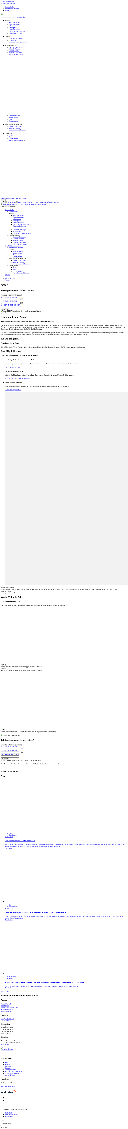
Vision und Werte (14, 116)
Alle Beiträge (5, 991)
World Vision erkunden (12, 246)
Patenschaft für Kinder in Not (18, 31)
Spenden (44, 204)
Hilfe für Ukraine (14, 49)
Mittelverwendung (14, 128)
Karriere (7, 1068)
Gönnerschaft (13, 26)
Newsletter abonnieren (8, 1086)
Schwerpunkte (13, 117)
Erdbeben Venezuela (15, 47)
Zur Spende (5, 309)
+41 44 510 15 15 (8, 1021)
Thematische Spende (15, 33)
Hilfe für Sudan (14, 51)
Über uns (8, 1066)
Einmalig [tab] (4, 295)
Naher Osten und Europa (17, 140)
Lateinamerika (13, 139)
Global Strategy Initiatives (13, 390)
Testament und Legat (15, 38)
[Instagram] (6, 1100)
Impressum (8, 1113)
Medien (7, 1064)
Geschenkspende (14, 29)
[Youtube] (6, 1106)
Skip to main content (7, 2)
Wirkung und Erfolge (15, 126)
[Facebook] (6, 1097)
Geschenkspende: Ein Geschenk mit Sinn (14, 198)
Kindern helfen (9, 210)
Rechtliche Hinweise (11, 1114)
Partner (11, 119)
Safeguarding (9, 1116)
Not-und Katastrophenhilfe (13, 1071)
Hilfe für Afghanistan (15, 52)
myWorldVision (10, 278)
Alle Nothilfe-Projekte (16, 54)
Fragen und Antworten (12, 1073)
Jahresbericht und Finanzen (17, 130)
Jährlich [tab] (18, 295)
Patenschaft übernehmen (12, 367)
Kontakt (7, 275)
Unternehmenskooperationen (18, 42)
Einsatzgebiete (13, 121)
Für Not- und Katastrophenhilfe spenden (17, 378)
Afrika (11, 135)
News (6, 1062)
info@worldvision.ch (7, 1019)
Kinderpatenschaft (14, 22)
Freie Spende (13, 28)
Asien (10, 137)
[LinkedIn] (6, 1103)
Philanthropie (13, 40)
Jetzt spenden (21, 17)
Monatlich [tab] (11, 295)
